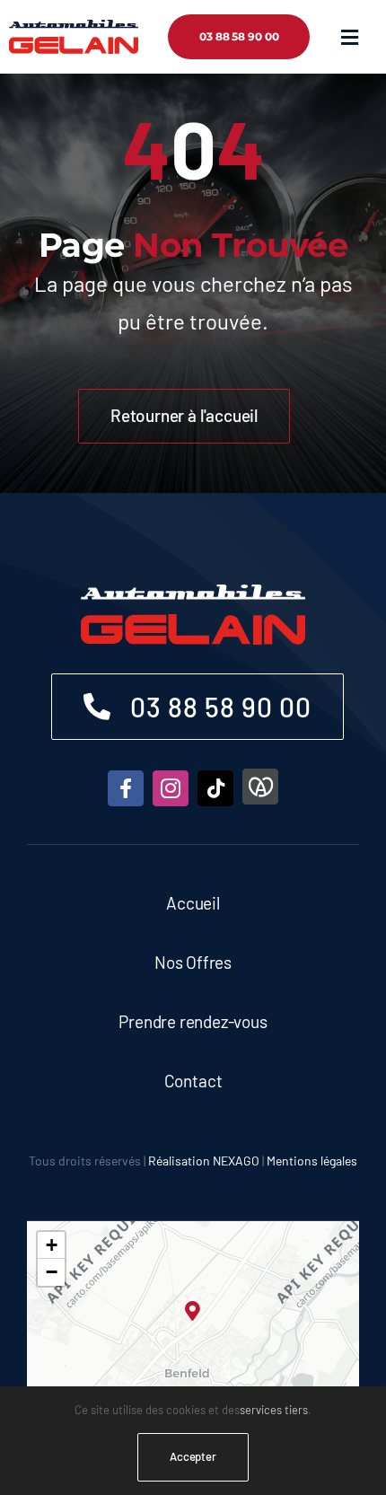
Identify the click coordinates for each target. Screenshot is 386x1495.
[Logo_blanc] (193, 592)
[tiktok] (215, 788)
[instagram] (171, 788)
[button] (193, 1311)
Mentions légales (312, 1160)
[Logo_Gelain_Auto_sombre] (73, 28)
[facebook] (126, 788)
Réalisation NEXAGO (203, 1160)
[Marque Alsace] (260, 787)
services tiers (274, 1410)
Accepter (193, 1456)
